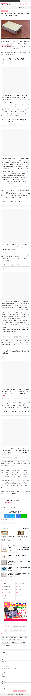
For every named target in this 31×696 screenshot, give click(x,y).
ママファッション (6, 642)
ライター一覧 (4, 654)
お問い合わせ (4, 661)
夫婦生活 (8, 645)
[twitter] (12, 516)
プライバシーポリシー (6, 657)
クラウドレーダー (5, 679)
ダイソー (3, 41)
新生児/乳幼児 (14, 637)
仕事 (5, 595)
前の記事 (5, 528)
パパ (15, 344)
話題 (20, 595)
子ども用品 (12, 639)
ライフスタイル (16, 7)
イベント (6, 598)
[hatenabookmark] (18, 516)
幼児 (21, 637)
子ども (20, 586)
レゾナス (3, 688)
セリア (9, 523)
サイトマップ (4, 666)
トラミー (3, 669)
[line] (24, 516)
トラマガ (3, 672)
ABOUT (3, 652)
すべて (5, 583)
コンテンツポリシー (5, 659)
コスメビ (3, 681)
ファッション (22, 583)
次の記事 (26, 528)
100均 (4, 523)
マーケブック (4, 674)
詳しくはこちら (8, 502)
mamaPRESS (3, 7)
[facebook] (7, 516)
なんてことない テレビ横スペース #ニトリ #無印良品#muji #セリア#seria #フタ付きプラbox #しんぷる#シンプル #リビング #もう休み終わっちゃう (15, 247)
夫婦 (20, 589)
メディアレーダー (5, 676)
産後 (7, 637)
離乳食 (26, 637)
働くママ (23, 642)
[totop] (15, 650)
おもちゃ (7, 463)
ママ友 (20, 592)
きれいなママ (15, 642)
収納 (15, 523)
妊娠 (3, 637)
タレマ (3, 683)
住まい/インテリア (23, 7)
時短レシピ (20, 639)
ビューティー (7, 586)
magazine (9, 7)
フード (5, 589)
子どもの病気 (5, 639)
